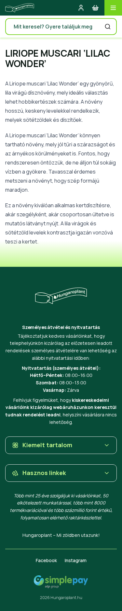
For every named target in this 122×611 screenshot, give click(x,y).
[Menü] (113, 8)
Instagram (76, 560)
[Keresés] (107, 26)
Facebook (46, 560)
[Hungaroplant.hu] (19, 8)
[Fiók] (81, 7)
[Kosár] (95, 7)
